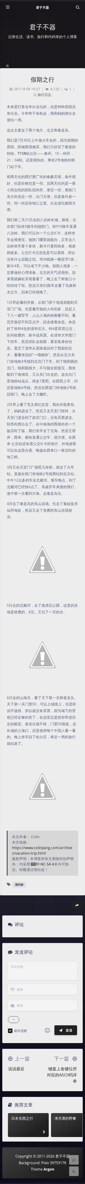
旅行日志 (44, 95)
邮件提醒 (20, 1031)
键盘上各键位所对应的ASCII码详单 (62, 1075)
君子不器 (42, 7)
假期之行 (43, 79)
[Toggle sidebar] (7, 7)
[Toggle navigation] (77, 7)
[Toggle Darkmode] (74, 1171)
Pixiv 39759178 (53, 1162)
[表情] (47, 1030)
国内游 (19, 884)
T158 (22, 153)
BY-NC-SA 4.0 (46, 864)
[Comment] (74, 1160)
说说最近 (16, 1068)
